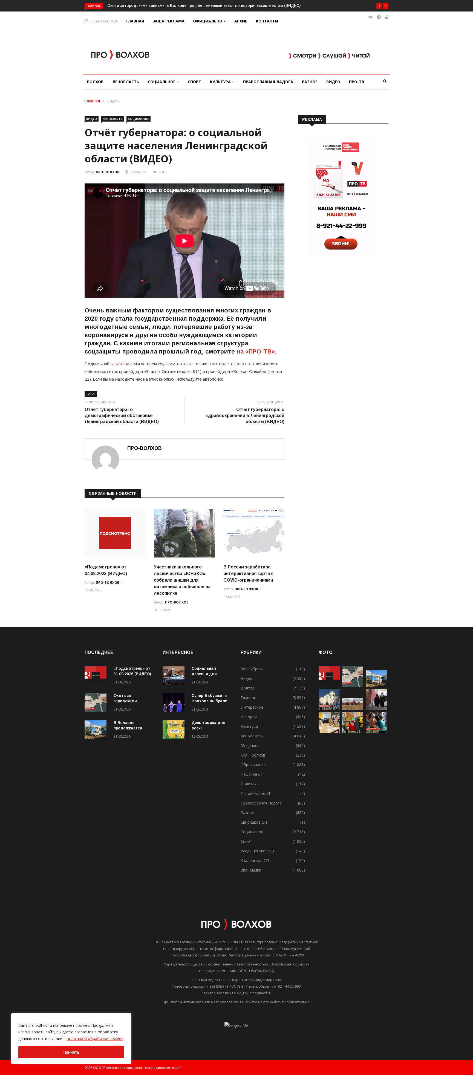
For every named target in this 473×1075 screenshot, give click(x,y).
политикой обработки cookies (95, 1038)
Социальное (162, 81)
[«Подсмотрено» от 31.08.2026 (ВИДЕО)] (97, 676)
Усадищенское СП (257, 850)
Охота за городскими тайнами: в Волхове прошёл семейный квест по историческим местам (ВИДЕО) (204, 5)
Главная (135, 21)
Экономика (251, 870)
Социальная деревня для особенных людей (209, 674)
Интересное (252, 707)
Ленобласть (125, 81)
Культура (221, 81)
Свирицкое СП (254, 822)
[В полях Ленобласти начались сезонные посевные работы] (352, 708)
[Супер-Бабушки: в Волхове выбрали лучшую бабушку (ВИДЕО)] (175, 703)
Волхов (95, 81)
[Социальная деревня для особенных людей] (175, 676)
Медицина (250, 745)
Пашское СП (252, 774)
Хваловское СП (255, 860)
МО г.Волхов (253, 755)
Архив (240, 21)
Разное (310, 81)
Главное (248, 697)
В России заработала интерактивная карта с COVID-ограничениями (248, 573)
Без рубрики (252, 668)
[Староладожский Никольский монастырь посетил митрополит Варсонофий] (376, 708)
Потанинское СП (256, 793)
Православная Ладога (268, 81)
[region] (71, 1038)
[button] (379, 6)
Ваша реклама (168, 21)
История (249, 716)
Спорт (194, 81)
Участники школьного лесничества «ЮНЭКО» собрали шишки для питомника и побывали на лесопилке (182, 580)
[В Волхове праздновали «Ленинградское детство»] (352, 731)
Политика (250, 783)
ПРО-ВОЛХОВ (107, 172)
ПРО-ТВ (356, 81)
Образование (253, 764)
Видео (333, 81)
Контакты (267, 21)
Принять (71, 1052)
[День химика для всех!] (175, 730)
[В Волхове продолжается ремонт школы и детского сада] (97, 730)
